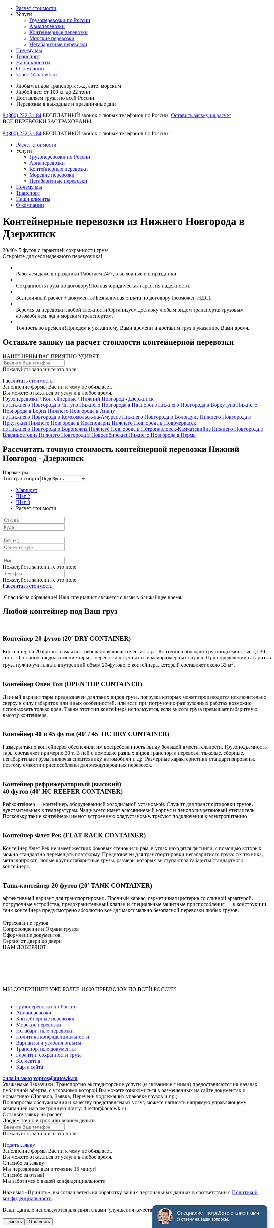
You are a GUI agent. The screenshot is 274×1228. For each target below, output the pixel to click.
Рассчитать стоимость (27, 381)
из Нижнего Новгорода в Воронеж (42, 429)
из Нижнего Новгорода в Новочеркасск (150, 423)
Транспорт (28, 56)
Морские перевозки (52, 38)
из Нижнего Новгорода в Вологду (154, 417)
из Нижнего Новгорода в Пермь (158, 435)
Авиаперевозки (47, 26)
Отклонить (39, 1221)
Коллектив (28, 1061)
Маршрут (26, 490)
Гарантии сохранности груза (49, 1055)
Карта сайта (29, 1067)
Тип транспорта (21, 478)
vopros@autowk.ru (36, 74)
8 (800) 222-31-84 (22, 115)
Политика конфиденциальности (52, 1037)
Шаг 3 (23, 502)
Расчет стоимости (36, 8)
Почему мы (29, 50)
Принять (13, 1221)
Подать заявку (19, 1145)
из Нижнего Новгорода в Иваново (112, 405)
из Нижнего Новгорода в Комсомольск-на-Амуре (59, 417)
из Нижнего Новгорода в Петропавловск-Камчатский (144, 429)
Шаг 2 (23, 496)
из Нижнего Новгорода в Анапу (78, 411)
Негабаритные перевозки (58, 44)
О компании (30, 68)
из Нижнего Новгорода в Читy (38, 405)
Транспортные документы (46, 1049)
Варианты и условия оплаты (48, 1043)
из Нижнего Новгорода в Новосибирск (77, 435)
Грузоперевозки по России (59, 20)
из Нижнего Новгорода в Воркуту (191, 405)
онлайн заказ (17, 1078)
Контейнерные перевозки (58, 32)
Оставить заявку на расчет (201, 115)
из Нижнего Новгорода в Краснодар (63, 423)
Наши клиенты (33, 62)
